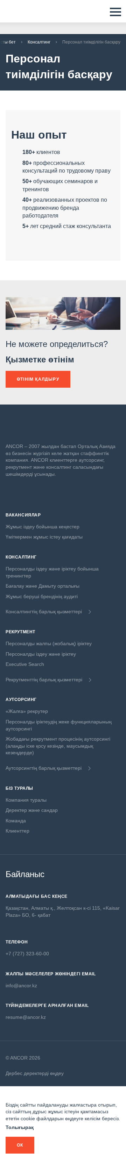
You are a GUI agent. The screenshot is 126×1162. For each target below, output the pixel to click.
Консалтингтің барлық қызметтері (44, 611)
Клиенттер (17, 831)
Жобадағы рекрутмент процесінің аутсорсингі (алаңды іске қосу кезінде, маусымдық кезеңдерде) (58, 745)
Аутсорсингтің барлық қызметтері (44, 768)
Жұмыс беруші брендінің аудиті (42, 596)
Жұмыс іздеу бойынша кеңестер (42, 526)
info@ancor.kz (21, 985)
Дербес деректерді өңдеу (35, 1073)
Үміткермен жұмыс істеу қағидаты (44, 537)
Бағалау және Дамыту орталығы (42, 586)
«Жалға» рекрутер (27, 711)
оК (20, 1145)
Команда (16, 820)
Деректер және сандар (32, 810)
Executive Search (25, 664)
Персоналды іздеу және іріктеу (41, 654)
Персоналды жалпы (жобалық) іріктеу (49, 643)
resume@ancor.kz (26, 1017)
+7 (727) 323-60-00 (27, 953)
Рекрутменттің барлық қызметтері (44, 679)
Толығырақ (20, 1127)
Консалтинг (39, 42)
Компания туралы (26, 800)
